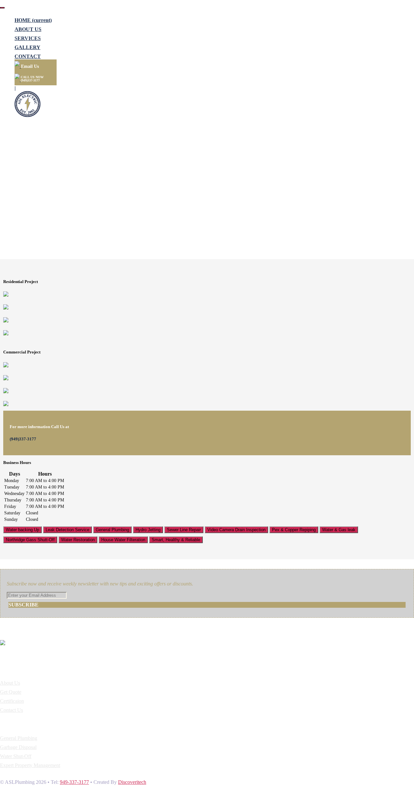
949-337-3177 (74, 782)
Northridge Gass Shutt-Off (30, 539)
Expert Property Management (30, 765)
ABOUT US (28, 29)
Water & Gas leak (338, 529)
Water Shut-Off (15, 756)
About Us (10, 683)
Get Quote (10, 692)
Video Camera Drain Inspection (236, 529)
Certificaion (12, 701)
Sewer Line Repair (184, 529)
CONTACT (28, 56)
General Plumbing (112, 529)
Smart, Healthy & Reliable (176, 539)
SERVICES (28, 38)
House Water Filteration (123, 539)
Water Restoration (78, 539)
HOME (33, 20)
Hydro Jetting (148, 529)
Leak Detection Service (67, 529)
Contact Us (11, 710)
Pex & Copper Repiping (294, 529)
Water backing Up (22, 529)
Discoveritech (132, 782)
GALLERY (27, 47)
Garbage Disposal (18, 747)
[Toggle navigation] (2, 7)
